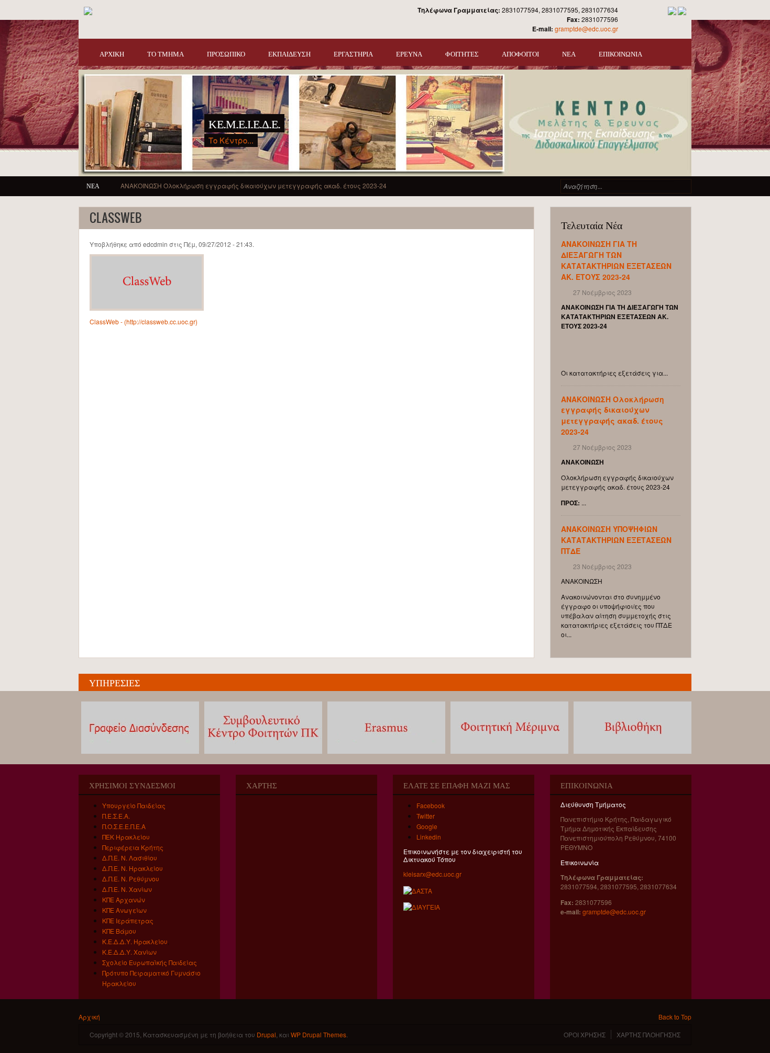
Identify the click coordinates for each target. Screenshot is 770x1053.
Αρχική (89, 1016)
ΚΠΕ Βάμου (119, 930)
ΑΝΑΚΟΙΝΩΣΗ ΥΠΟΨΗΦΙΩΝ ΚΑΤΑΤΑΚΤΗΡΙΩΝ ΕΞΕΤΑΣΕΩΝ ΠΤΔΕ (216, 185)
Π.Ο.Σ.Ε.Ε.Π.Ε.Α (124, 826)
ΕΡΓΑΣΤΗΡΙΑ (353, 53)
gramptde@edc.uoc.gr (586, 28)
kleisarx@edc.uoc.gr (432, 873)
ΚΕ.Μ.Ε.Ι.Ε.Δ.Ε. (244, 123)
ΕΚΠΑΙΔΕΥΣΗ (289, 53)
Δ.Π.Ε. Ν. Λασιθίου (129, 857)
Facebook (430, 805)
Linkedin (428, 836)
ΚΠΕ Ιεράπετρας (127, 920)
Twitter (425, 815)
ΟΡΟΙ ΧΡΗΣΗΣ (585, 1034)
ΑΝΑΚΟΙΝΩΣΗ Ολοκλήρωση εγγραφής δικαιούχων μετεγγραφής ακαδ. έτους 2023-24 (612, 415)
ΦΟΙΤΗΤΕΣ (462, 53)
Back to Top (674, 1016)
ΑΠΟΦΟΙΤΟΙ (520, 53)
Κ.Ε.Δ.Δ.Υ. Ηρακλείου (135, 941)
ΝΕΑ (569, 53)
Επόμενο (674, 152)
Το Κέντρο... (231, 139)
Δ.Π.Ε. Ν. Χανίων (127, 889)
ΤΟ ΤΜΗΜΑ (165, 53)
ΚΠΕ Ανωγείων (124, 909)
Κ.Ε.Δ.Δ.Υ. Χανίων (129, 951)
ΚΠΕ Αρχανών (123, 899)
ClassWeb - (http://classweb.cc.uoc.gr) (143, 321)
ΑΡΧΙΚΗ (112, 53)
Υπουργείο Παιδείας (134, 805)
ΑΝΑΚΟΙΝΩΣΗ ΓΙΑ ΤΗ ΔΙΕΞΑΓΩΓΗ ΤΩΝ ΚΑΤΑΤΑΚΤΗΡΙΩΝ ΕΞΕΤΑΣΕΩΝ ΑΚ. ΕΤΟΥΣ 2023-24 (616, 260)
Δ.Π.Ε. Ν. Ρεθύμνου (130, 878)
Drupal (266, 1034)
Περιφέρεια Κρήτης (132, 847)
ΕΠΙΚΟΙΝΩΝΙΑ (620, 53)
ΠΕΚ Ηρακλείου (126, 836)
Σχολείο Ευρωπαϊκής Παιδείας (149, 962)
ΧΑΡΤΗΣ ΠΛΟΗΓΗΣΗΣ (648, 1034)
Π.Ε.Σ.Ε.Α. (116, 815)
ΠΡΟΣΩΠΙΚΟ (226, 53)
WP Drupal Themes (318, 1034)
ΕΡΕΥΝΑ (409, 53)
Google (426, 826)
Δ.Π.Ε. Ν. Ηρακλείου (132, 868)
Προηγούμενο (659, 152)
